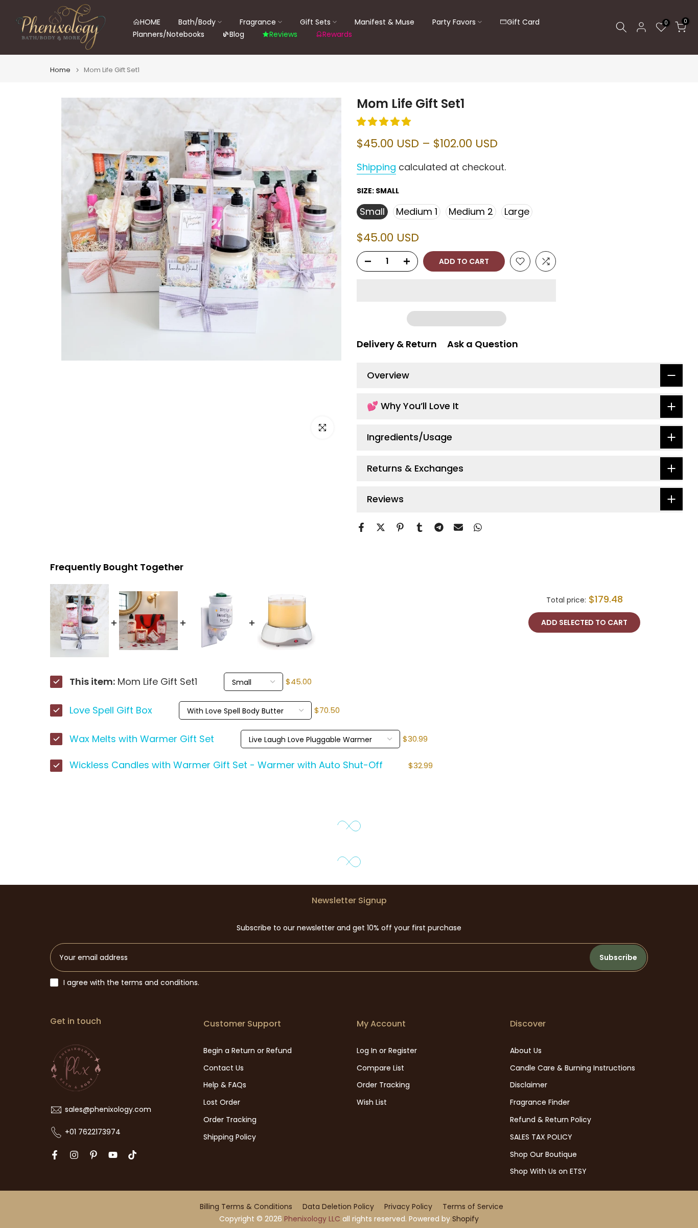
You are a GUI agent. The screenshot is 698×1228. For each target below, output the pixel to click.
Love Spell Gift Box (110, 710)
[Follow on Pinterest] (93, 1155)
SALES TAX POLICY (541, 1137)
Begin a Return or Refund (247, 1051)
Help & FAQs (224, 1085)
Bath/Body (197, 22)
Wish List (372, 1102)
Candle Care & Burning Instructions (572, 1068)
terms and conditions (159, 983)
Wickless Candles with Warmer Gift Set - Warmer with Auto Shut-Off (226, 765)
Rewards (337, 34)
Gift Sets (315, 22)
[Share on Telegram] (439, 527)
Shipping (376, 167)
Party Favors (454, 22)
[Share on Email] (458, 527)
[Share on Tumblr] (419, 527)
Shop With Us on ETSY (548, 1171)
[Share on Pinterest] (400, 527)
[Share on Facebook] (361, 527)
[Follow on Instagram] (74, 1155)
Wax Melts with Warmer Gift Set (141, 739)
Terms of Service (473, 1207)
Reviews (283, 34)
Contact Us (223, 1068)
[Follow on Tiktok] (132, 1155)
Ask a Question (482, 344)
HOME (150, 22)
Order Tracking (230, 1120)
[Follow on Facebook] (54, 1155)
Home (60, 69)
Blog (236, 34)
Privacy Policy (408, 1207)
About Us (526, 1051)
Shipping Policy (229, 1137)
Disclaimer (528, 1085)
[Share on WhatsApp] (477, 527)
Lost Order (221, 1102)
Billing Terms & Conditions (246, 1207)
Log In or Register (387, 1051)
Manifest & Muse (384, 22)
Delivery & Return (397, 344)
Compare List (380, 1068)
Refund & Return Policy (550, 1120)
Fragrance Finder (540, 1102)
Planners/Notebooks (168, 34)
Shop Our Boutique (543, 1154)
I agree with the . (131, 982)
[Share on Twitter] (380, 527)
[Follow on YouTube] (113, 1155)
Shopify (465, 1219)
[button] (385, 121)
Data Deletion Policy (338, 1207)
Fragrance (258, 22)
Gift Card (523, 22)
